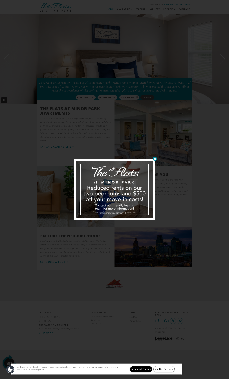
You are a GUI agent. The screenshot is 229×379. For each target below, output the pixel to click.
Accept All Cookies (141, 369)
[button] (10, 369)
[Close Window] (155, 159)
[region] (96, 369)
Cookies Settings (164, 369)
